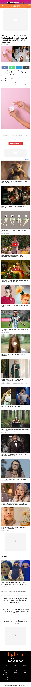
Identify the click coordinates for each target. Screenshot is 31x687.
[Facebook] (9, 661)
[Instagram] (11, 661)
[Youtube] (20, 661)
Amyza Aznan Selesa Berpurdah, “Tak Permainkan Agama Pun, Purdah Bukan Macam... (13, 584)
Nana (2, 587)
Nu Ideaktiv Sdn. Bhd (14, 685)
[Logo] (15, 6)
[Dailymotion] (22, 661)
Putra (4, 44)
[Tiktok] (17, 661)
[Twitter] (14, 661)
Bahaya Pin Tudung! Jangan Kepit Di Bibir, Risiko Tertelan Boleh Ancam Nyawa (15, 621)
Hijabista (3, 33)
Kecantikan (9, 33)
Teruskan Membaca (15, 143)
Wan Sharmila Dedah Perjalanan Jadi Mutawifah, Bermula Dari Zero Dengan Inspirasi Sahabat (15, 600)
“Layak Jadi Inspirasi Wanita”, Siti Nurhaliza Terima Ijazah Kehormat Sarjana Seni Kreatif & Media (15, 611)
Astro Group (25, 685)
